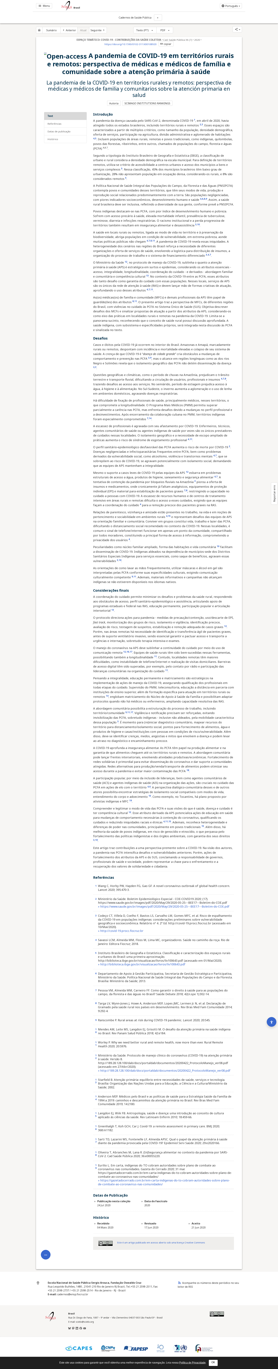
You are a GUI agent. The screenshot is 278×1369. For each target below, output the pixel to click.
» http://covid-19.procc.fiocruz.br (120, 931)
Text (50, 116)
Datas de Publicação (58, 131)
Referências (54, 123)
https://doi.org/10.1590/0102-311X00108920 (130, 44)
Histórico (52, 139)
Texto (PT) (142, 30)
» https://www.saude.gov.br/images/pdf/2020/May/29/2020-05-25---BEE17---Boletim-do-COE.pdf (163, 906)
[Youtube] (84, 1328)
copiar (165, 44)
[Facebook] (80, 1328)
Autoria (113, 103)
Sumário (51, 30)
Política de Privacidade (192, 1362)
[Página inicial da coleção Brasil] (50, 1321)
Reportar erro (274, 493)
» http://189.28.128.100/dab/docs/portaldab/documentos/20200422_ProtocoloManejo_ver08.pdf (164, 1070)
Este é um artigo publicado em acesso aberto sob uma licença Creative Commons (161, 1242)
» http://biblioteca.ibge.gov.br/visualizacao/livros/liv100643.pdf (141, 964)
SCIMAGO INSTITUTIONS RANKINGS (147, 103)
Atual (83, 30)
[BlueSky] (69, 1328)
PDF (162, 30)
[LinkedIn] (77, 1328)
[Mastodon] (73, 1328)
